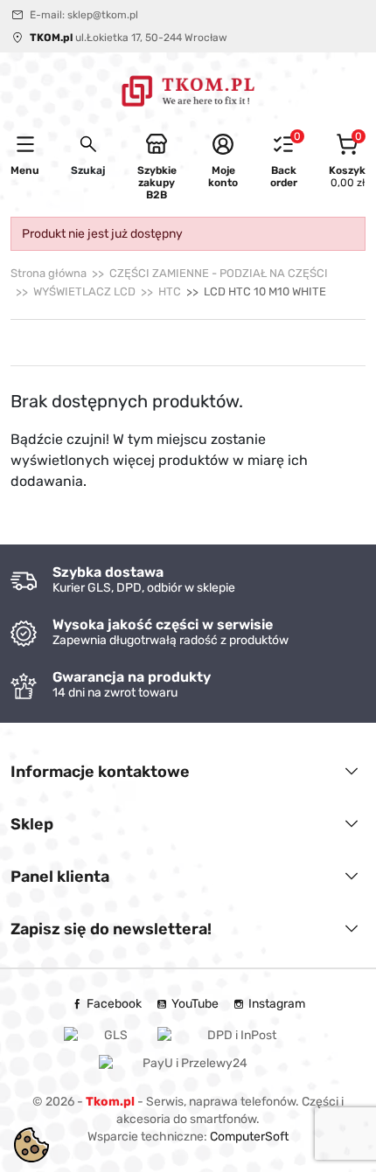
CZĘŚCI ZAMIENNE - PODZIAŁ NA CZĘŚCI (218, 273)
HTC (169, 291)
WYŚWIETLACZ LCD (84, 291)
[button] (88, 155)
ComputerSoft (249, 1136)
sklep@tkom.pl (102, 15)
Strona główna (48, 273)
